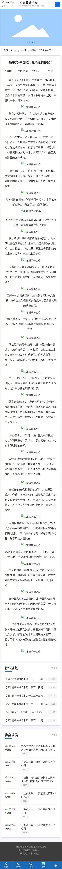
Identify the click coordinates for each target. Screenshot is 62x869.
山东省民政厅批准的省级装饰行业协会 (31, 6)
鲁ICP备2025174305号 (29, 850)
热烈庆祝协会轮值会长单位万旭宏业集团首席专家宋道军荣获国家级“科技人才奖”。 (38, 750)
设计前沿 (15, 50)
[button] (27, 42)
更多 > (54, 668)
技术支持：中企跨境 (29, 853)
